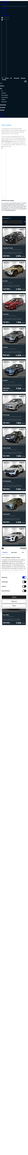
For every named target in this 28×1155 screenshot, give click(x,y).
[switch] (24, 582)
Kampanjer (16, 78)
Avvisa (14, 605)
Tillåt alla (14, 597)
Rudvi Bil (3, 4)
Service (7, 78)
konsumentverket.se (11, 210)
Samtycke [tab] (5, 552)
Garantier (23, 78)
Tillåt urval (14, 601)
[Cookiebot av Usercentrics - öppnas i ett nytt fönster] (20, 548)
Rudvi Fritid (4, 8)
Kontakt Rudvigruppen (6, 15)
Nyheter (3, 13)
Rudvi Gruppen (5, 1)
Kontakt (4, 79)
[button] (25, 222)
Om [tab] (23, 552)
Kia (11, 78)
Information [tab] (14, 552)
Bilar (2, 78)
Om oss (3, 10)
